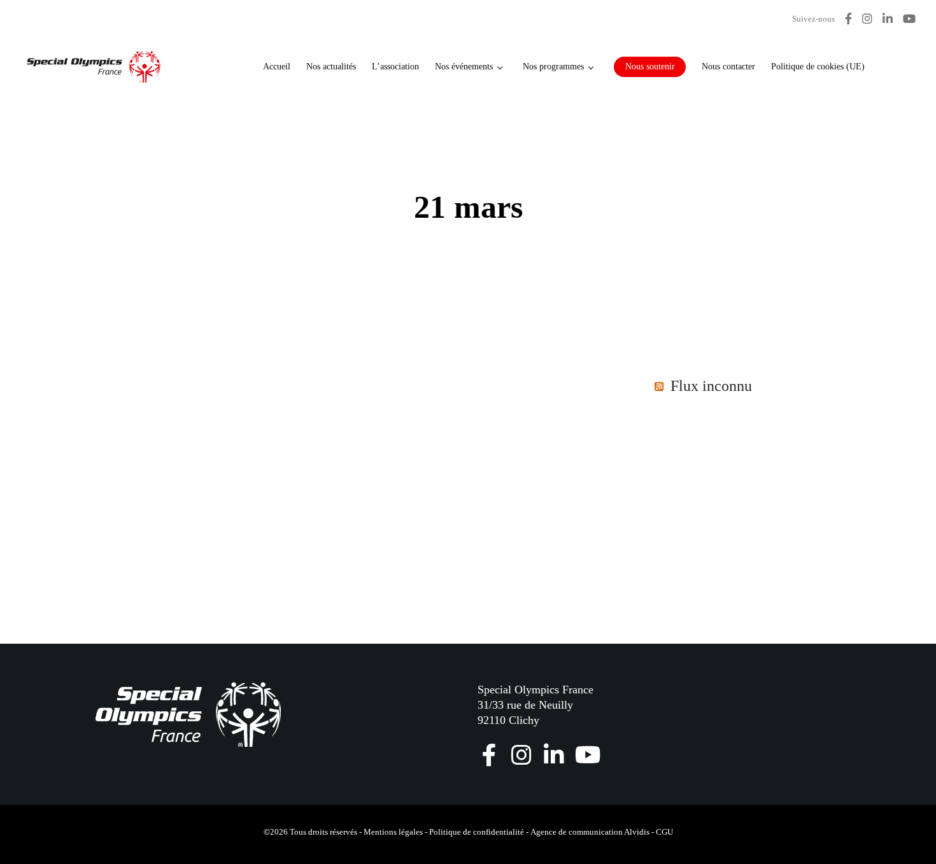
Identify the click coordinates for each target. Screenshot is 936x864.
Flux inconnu (711, 386)
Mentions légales (393, 832)
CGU (664, 832)
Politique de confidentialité (476, 832)
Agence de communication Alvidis (589, 832)
